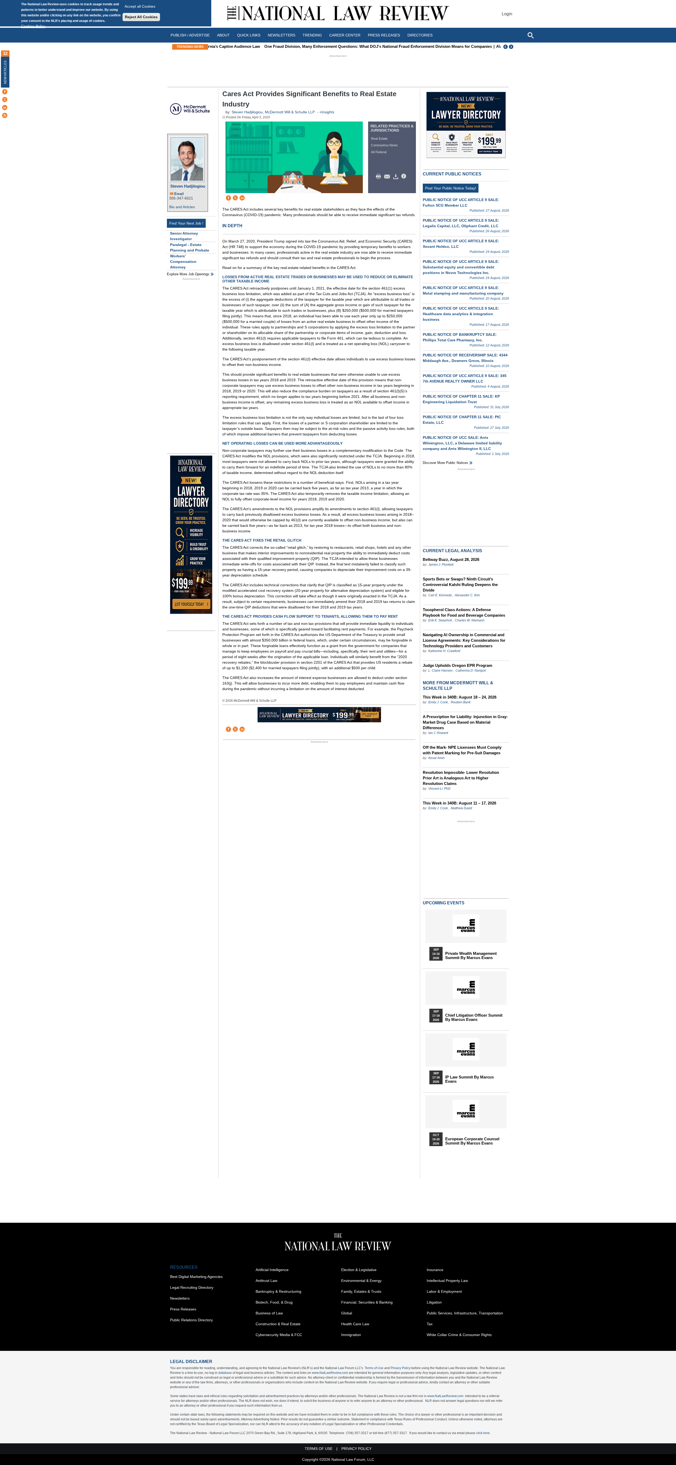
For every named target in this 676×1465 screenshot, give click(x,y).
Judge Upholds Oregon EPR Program (457, 665)
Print (379, 176)
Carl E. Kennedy (440, 595)
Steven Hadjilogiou (187, 186)
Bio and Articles (182, 207)
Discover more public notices (445, 463)
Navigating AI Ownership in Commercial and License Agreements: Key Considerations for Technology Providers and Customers (464, 640)
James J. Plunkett (440, 564)
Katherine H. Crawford (444, 651)
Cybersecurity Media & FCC (279, 1335)
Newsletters (281, 35)
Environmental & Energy (361, 1280)
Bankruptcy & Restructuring (278, 1291)
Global (346, 1313)
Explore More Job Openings (188, 274)
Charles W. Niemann (470, 620)
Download (396, 176)
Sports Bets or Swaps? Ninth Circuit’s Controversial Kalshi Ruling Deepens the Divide (460, 584)
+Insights (326, 112)
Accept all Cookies (140, 6)
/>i (404, 176)
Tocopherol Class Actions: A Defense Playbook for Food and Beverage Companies (464, 612)
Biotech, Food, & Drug (274, 1302)
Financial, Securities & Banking (367, 1302)
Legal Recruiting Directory (191, 1287)
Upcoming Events (443, 903)
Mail (388, 176)
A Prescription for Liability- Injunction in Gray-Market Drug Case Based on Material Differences (465, 722)
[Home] (338, 14)
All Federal (379, 152)
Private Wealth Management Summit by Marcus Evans (471, 955)
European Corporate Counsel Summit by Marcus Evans (472, 1141)
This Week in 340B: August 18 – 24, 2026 (459, 697)
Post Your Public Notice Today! (450, 188)
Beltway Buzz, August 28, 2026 (451, 559)
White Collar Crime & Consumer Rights (459, 1335)
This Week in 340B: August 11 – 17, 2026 (459, 803)
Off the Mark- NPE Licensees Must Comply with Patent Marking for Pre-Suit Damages (462, 750)
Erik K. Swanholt (440, 620)
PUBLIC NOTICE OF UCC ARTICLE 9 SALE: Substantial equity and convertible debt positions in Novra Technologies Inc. (461, 267)
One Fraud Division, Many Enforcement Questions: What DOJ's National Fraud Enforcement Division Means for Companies (325, 46)
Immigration (351, 1335)
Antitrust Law (266, 1280)
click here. (483, 1433)
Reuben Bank (461, 702)
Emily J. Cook (438, 702)
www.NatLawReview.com (330, 1373)
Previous (505, 46)
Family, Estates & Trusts (361, 1291)
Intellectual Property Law (447, 1280)
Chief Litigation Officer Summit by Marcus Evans (474, 1017)
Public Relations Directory (191, 1320)
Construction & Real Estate (278, 1324)
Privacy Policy (401, 1368)
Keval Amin (436, 758)
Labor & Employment (444, 1291)
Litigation (434, 1302)
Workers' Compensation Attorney (183, 261)
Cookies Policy (33, 26)
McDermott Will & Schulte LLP (290, 112)
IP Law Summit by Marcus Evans (469, 1079)
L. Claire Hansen (440, 670)
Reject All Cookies (141, 17)
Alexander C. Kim (467, 595)
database (225, 1373)
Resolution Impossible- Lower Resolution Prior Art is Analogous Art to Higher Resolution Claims (461, 778)
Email (179, 194)
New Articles (5, 72)
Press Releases (183, 1309)
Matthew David (461, 808)
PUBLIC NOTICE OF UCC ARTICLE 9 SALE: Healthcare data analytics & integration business (461, 314)
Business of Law (269, 1313)
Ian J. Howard (438, 733)
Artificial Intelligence (272, 1270)
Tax (430, 1324)
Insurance (435, 1270)
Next (512, 46)
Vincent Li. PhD (439, 788)
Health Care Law (355, 1324)
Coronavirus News (384, 145)
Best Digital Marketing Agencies (196, 1277)
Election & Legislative (359, 1270)
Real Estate (379, 139)
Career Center (344, 35)
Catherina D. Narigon (471, 670)
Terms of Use (374, 1368)
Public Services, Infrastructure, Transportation (465, 1313)
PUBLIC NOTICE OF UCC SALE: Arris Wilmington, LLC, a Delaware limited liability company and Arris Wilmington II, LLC (462, 443)
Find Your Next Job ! (186, 223)
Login (507, 14)
